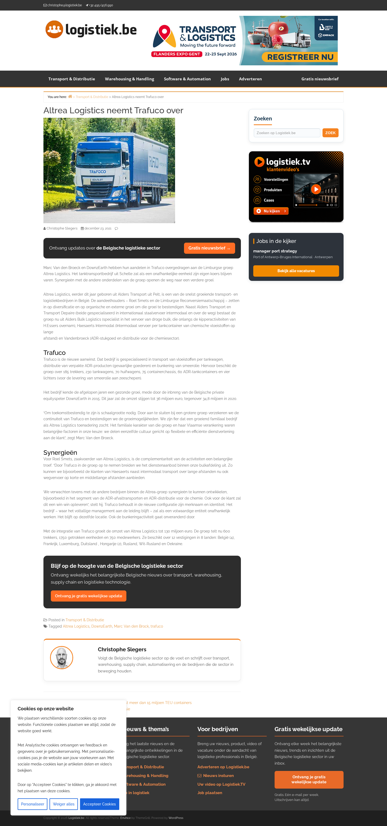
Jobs (225, 78)
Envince (125, 818)
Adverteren (250, 78)
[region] (68, 757)
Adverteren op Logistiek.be (223, 767)
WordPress (175, 818)
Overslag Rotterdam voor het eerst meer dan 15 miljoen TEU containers (130, 703)
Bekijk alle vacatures (296, 271)
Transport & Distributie (71, 78)
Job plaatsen (209, 792)
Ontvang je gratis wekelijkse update (88, 596)
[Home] (70, 96)
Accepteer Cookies (99, 804)
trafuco (157, 626)
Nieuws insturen (218, 775)
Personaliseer (32, 804)
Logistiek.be (76, 818)
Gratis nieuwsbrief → (209, 248)
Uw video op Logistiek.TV (221, 784)
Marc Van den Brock (131, 626)
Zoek (330, 133)
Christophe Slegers (122, 649)
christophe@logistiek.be (64, 5)
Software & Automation (187, 78)
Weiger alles (64, 804)
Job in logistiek (135, 792)
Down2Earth (101, 626)
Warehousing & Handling (129, 78)
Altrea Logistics (76, 626)
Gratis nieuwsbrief (320, 78)
